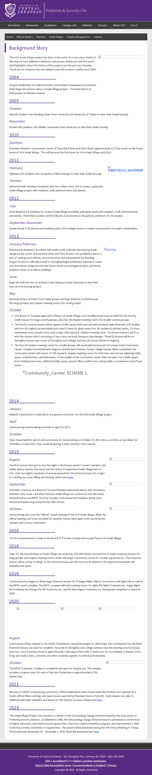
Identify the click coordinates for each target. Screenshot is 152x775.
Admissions (32, 25)
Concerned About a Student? (89, 765)
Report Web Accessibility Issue (53, 765)
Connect (102, 25)
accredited (59, 761)
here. (71, 477)
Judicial (98, 36)
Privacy (112, 765)
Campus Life (69, 25)
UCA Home (14, 25)
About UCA (119, 25)
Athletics (87, 25)
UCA (47, 761)
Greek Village (56, 36)
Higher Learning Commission (89, 761)
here (99, 700)
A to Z (134, 25)
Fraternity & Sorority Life (66, 10)
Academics (51, 25)
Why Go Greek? (25, 36)
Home (10, 36)
